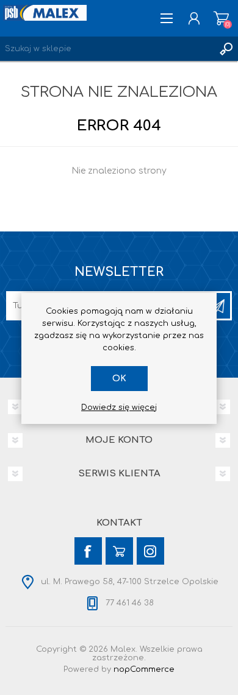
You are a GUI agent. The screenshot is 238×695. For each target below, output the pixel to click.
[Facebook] (88, 551)
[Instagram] (150, 551)
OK (119, 378)
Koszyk (221, 18)
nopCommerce (144, 669)
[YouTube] (119, 551)
